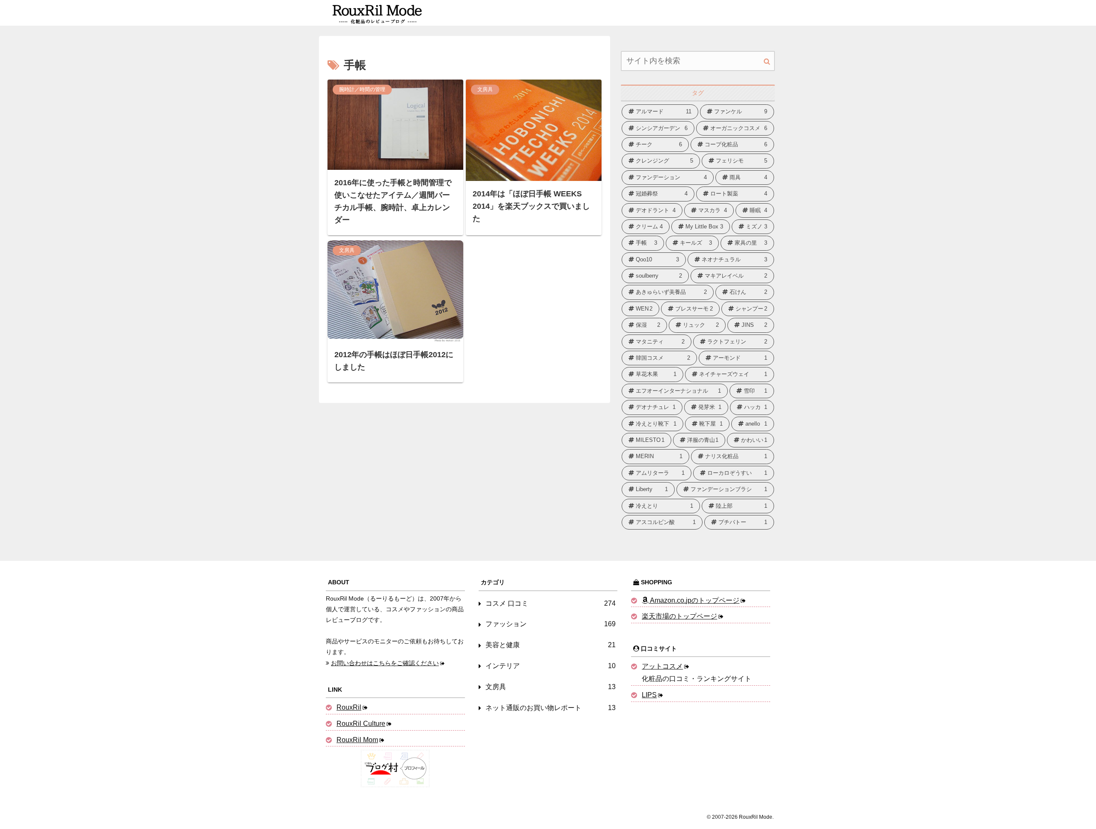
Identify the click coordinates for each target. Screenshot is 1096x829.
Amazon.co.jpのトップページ (694, 600)
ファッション (550, 624)
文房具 (550, 686)
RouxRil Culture (361, 723)
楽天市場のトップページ (679, 616)
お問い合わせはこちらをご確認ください (385, 663)
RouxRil (349, 707)
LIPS (649, 695)
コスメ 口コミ (550, 603)
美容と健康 (550, 644)
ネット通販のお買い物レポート (550, 707)
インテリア (550, 665)
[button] (767, 61)
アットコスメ (662, 666)
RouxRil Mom (357, 739)
